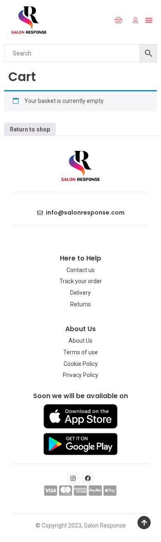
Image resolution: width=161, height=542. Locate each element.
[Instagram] (73, 478)
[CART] (118, 20)
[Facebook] (88, 478)
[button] (100, 20)
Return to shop (30, 129)
